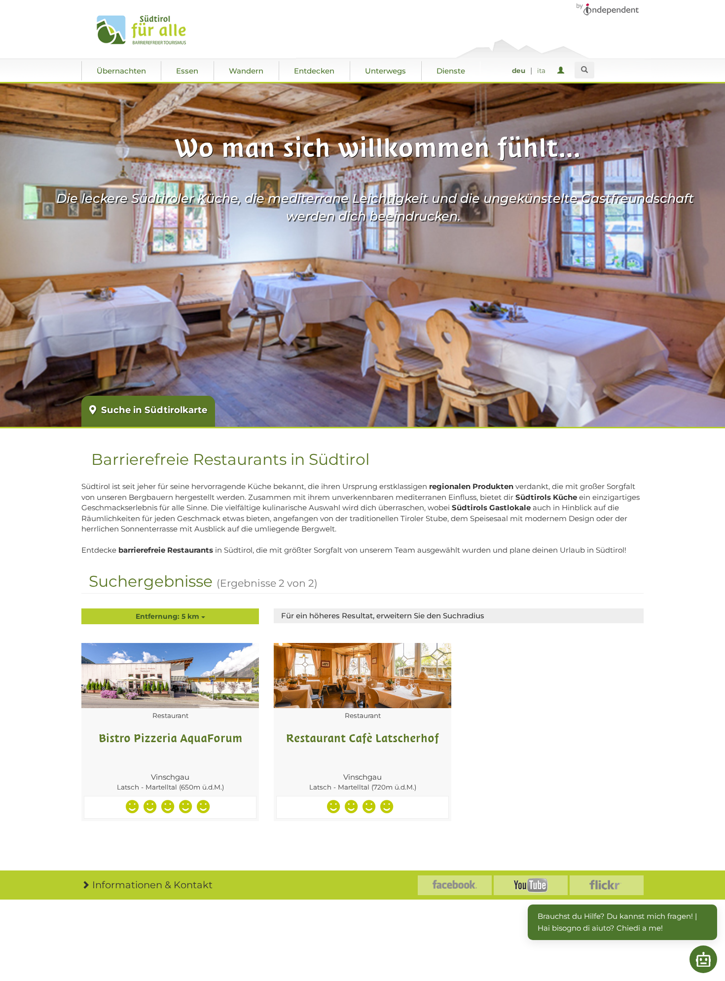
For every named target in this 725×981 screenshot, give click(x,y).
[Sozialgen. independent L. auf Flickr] (607, 885)
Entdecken (314, 70)
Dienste (450, 70)
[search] (584, 70)
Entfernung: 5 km (168, 616)
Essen (187, 70)
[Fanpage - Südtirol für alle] (455, 885)
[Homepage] (151, 30)
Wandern (246, 70)
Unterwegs (385, 70)
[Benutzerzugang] (562, 70)
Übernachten (121, 70)
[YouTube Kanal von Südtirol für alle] (531, 885)
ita (541, 71)
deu (518, 71)
